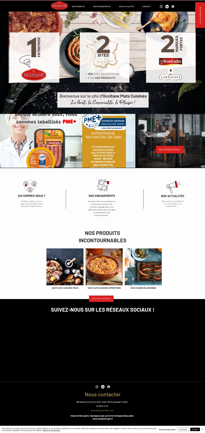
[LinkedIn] (167, 6)
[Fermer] (202, 429)
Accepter (195, 429)
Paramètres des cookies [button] (167, 429)
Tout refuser (183, 429)
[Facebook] (173, 6)
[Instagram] (161, 6)
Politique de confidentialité (51, 430)
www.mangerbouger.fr (102, 418)
